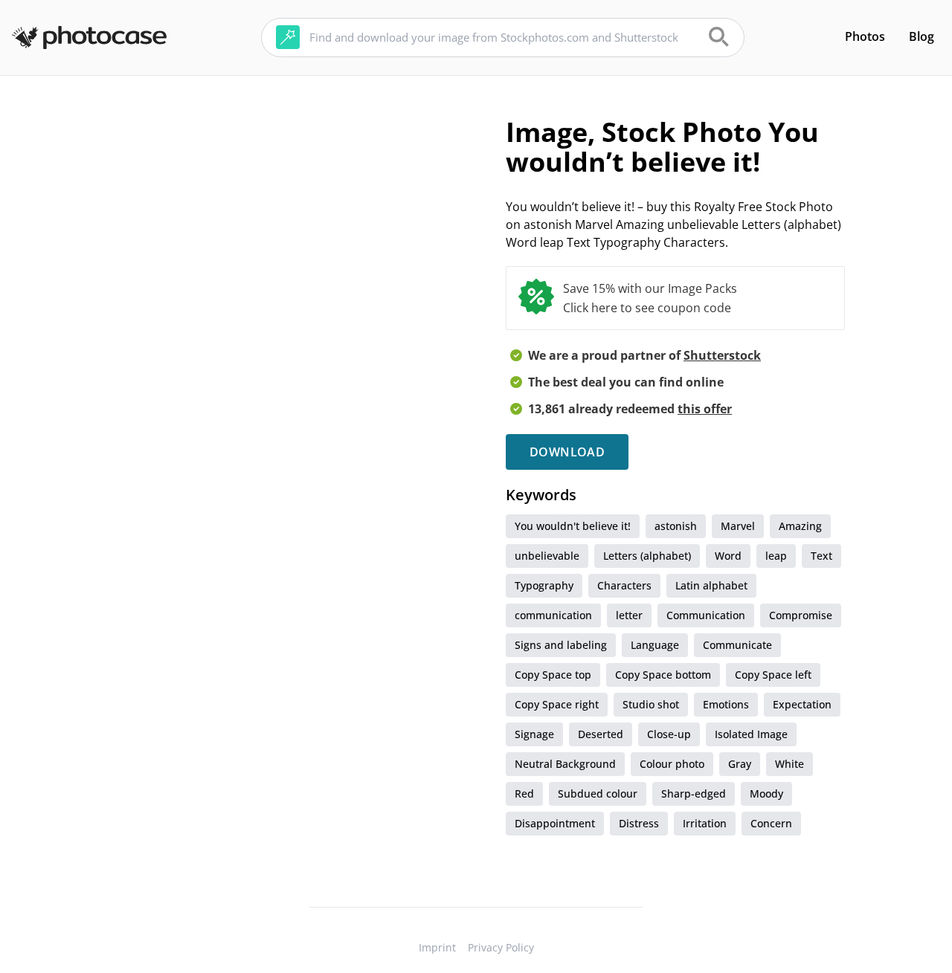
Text (821, 556)
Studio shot (651, 704)
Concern (771, 823)
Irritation (705, 823)
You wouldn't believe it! (573, 526)
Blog (921, 36)
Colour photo (672, 764)
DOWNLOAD (567, 452)
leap (776, 556)
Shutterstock (722, 355)
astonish (675, 526)
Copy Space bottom (663, 674)
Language (655, 645)
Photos (865, 36)
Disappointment (555, 823)
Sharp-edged (693, 793)
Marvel (738, 526)
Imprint (437, 947)
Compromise (800, 615)
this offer (705, 409)
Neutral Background (565, 764)
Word (728, 556)
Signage (534, 734)
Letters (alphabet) (647, 556)
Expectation (802, 704)
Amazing (800, 526)
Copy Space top (553, 674)
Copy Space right (557, 704)
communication (553, 615)
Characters (624, 585)
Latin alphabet (711, 585)
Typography (544, 585)
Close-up (669, 734)
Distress (639, 823)
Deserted (600, 734)
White (789, 764)
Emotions (726, 704)
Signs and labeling (561, 645)
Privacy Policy (501, 947)
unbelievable (547, 556)
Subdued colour (597, 793)
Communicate (737, 645)
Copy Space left (773, 674)
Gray (739, 764)
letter (629, 615)
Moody (766, 793)
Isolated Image (751, 734)
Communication (705, 615)
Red (524, 793)
